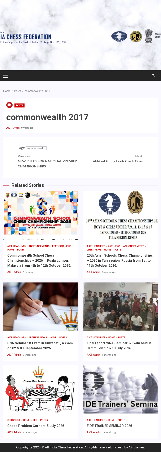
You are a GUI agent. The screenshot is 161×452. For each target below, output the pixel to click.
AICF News (114, 246)
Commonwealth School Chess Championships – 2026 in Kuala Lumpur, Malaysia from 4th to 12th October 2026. (40, 215)
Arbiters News (38, 337)
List (35, 420)
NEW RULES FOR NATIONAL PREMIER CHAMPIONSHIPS (47, 161)
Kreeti (118, 447)
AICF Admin (14, 272)
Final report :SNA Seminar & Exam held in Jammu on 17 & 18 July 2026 (120, 306)
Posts (19, 105)
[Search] (153, 76)
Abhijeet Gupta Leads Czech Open (118, 159)
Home (11, 250)
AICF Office (13, 128)
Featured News (62, 246)
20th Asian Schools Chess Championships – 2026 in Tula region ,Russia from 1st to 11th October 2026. (120, 215)
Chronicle (14, 420)
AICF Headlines (16, 246)
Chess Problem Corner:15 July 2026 (40, 389)
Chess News (94, 250)
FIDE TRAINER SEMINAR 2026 (120, 389)
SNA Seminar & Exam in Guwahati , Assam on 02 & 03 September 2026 (40, 306)
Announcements (39, 246)
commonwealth (36, 148)
